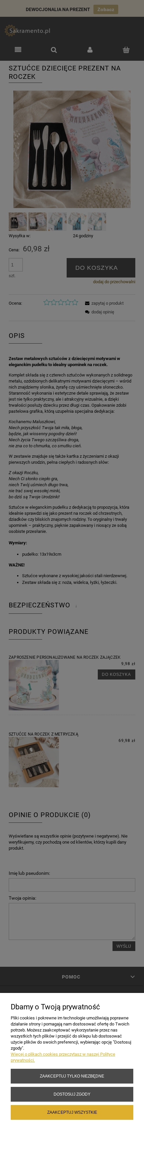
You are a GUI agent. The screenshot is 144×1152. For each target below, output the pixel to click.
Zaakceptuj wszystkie (72, 1112)
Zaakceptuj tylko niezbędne (72, 1076)
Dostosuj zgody (72, 1094)
